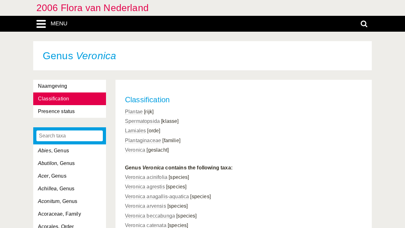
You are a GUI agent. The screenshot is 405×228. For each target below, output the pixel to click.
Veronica (135, 150)
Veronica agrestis (145, 186)
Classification (53, 98)
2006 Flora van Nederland (92, 8)
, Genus (53, 150)
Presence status (56, 111)
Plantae (134, 111)
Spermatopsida (142, 121)
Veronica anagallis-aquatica (157, 196)
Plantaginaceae (143, 140)
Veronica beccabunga (150, 215)
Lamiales (135, 130)
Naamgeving (52, 86)
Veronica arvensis (145, 206)
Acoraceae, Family (59, 214)
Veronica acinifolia (146, 177)
